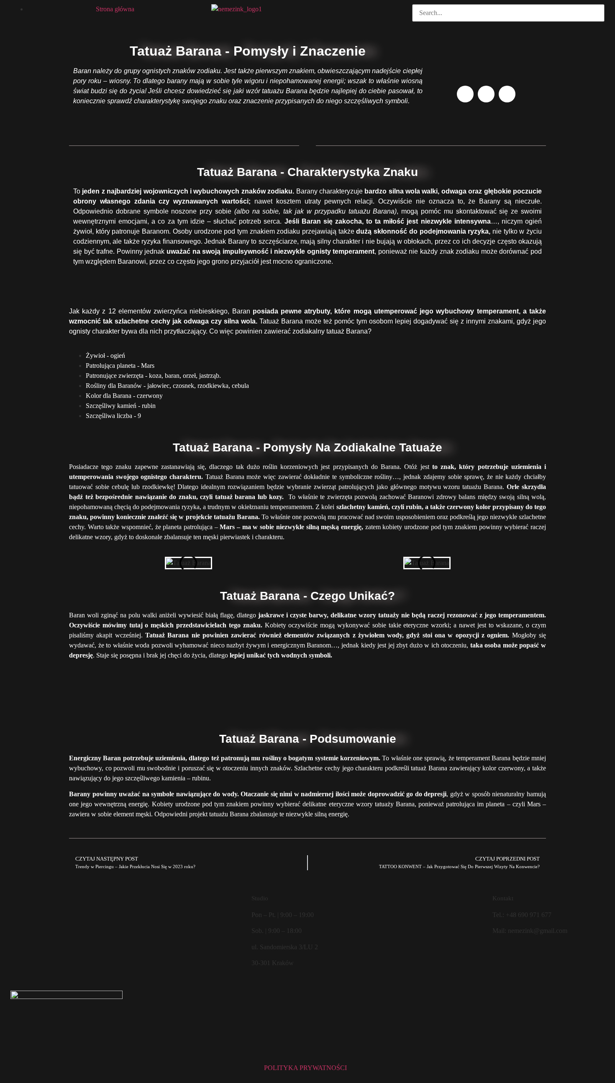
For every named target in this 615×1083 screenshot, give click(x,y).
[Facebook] (465, 94)
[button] (508, 27)
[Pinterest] (507, 94)
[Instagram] (486, 94)
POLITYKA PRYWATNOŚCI (305, 1067)
